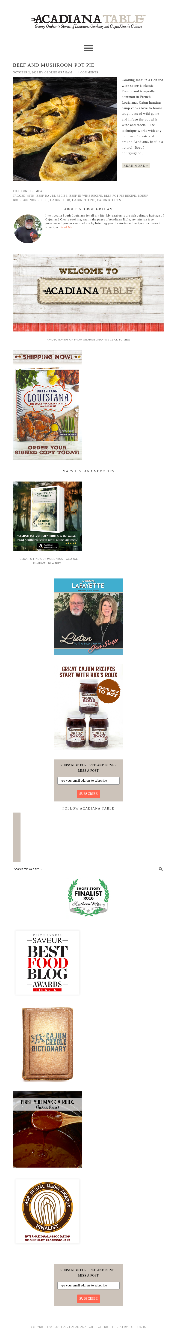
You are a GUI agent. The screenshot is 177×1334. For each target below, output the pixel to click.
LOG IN (141, 1327)
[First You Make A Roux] (47, 1169)
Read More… (69, 227)
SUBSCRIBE (88, 793)
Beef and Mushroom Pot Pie (53, 65)
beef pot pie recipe (120, 195)
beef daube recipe (52, 195)
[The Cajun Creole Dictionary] (47, 1084)
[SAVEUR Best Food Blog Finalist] (47, 999)
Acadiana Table (88, 19)
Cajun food (60, 200)
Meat (39, 191)
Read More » (136, 165)
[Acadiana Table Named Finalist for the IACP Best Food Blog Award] (47, 1248)
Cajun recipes (109, 200)
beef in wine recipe (85, 195)
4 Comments (88, 72)
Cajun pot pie (83, 200)
